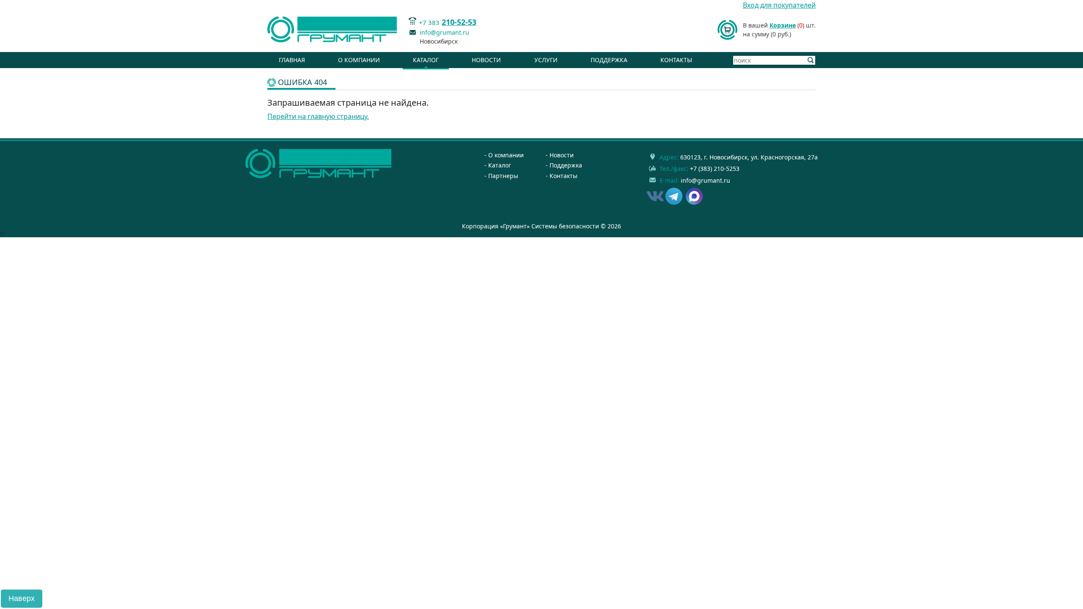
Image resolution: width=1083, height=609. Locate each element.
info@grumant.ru (444, 32)
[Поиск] (810, 60)
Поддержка (609, 60)
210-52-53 (459, 22)
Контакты (676, 60)
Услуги (546, 60)
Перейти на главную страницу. (318, 116)
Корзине (783, 25)
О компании (359, 60)
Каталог (426, 60)
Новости (486, 60)
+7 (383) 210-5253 (714, 169)
